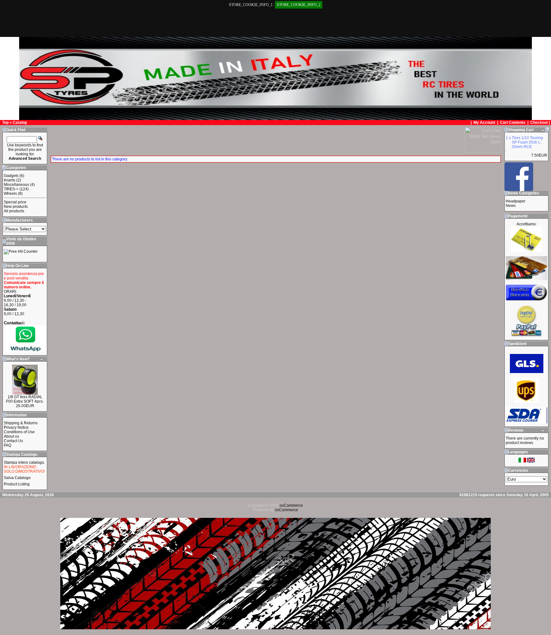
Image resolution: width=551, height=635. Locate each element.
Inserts (9, 180)
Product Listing (17, 484)
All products (14, 211)
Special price (15, 202)
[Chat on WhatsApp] (25, 350)
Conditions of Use (19, 432)
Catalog (20, 122)
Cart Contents (512, 122)
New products (16, 206)
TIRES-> (11, 189)
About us (11, 436)
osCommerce (291, 505)
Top (5, 122)
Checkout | (540, 122)
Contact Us (13, 441)
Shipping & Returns (21, 423)
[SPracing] (518, 189)
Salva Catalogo (17, 478)
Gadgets (11, 175)
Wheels (10, 193)
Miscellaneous (16, 184)
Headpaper (515, 201)
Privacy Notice (16, 427)
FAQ (7, 445)
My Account (485, 122)
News (511, 205)
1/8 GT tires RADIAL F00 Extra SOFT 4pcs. (25, 399)
